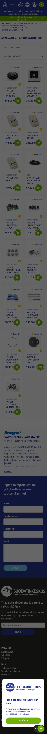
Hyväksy (23, 720)
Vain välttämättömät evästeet (17, 714)
